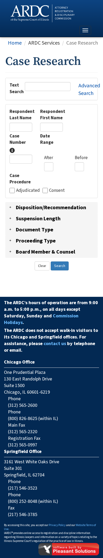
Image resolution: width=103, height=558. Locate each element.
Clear (42, 266)
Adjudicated (28, 190)
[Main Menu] (85, 30)
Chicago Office (19, 362)
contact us (55, 343)
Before (77, 158)
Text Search (13, 88)
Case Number (18, 139)
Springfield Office (22, 451)
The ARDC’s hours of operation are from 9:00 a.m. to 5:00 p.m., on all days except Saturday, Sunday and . (51, 312)
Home (15, 43)
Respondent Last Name (22, 114)
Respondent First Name (52, 114)
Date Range (46, 139)
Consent (57, 190)
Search (59, 266)
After (46, 158)
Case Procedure (20, 179)
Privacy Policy (57, 525)
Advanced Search (89, 89)
